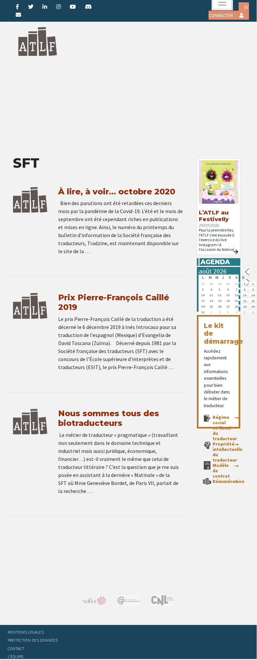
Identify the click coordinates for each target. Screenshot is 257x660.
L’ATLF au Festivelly (214, 215)
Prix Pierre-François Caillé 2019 (113, 302)
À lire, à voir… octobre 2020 (116, 191)
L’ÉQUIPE (16, 656)
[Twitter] (30, 6)
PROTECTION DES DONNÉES (33, 640)
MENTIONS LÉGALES (26, 632)
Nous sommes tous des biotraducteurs (108, 418)
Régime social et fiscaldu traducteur (225, 428)
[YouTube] (73, 6)
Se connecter (229, 11)
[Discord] (88, 6)
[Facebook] (17, 6)
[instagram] (58, 6)
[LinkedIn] (44, 6)
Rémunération (228, 481)
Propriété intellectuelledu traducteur (227, 452)
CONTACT (16, 648)
